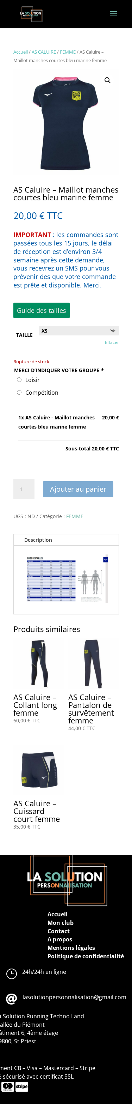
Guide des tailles (41, 310)
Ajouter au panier (78, 489)
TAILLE (24, 335)
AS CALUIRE (44, 52)
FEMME (68, 52)
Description (38, 539)
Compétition (40, 392)
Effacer (112, 342)
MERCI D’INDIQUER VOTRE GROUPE (58, 370)
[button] (107, 80)
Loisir (31, 380)
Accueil (20, 52)
